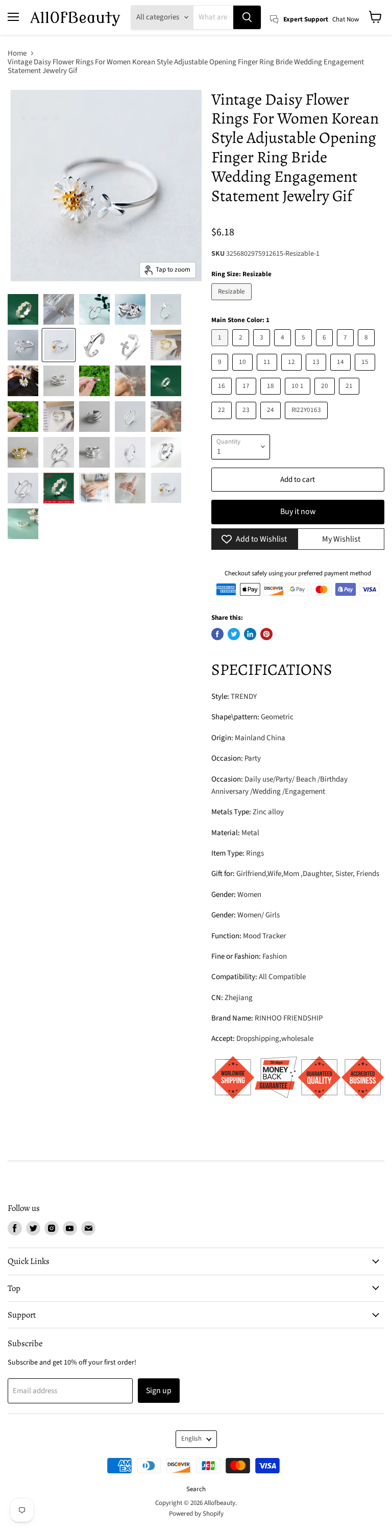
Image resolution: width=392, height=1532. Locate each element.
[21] (350, 397)
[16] (222, 397)
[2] (242, 349)
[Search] (247, 17)
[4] (283, 349)
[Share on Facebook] (217, 634)
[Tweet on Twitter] (234, 634)
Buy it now (297, 511)
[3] (263, 349)
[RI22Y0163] (307, 422)
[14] (341, 373)
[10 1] (299, 397)
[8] (367, 349)
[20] (325, 397)
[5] (304, 349)
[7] (346, 349)
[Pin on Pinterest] (266, 634)
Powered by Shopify (196, 1513)
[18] (271, 397)
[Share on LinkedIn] (250, 634)
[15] (366, 373)
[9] (221, 373)
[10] (243, 373)
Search (196, 1489)
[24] (271, 422)
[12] (292, 373)
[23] (247, 422)
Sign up (159, 1390)
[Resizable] (232, 303)
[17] (247, 397)
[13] (317, 373)
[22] (222, 422)
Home (17, 53)
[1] (221, 349)
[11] (268, 373)
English (191, 1438)
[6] (325, 349)
